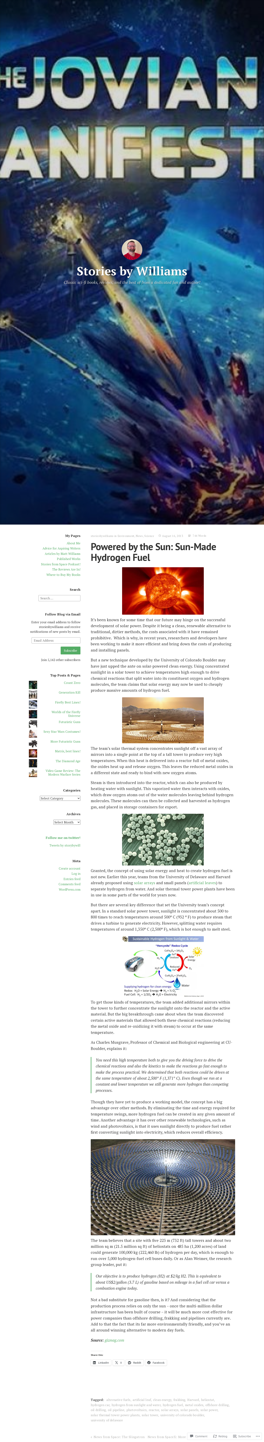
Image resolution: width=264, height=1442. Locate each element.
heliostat (207, 1400)
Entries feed (72, 879)
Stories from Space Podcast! (60, 564)
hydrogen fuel (173, 1405)
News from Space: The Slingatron (119, 1437)
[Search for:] (59, 598)
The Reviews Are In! (66, 569)
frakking (179, 1400)
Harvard (193, 1400)
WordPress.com (69, 889)
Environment (126, 536)
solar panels (189, 1410)
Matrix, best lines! (67, 751)
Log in (76, 873)
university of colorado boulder (182, 1415)
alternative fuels (118, 1400)
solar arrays (144, 882)
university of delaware (107, 1420)
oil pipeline (116, 1410)
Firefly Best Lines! (67, 702)
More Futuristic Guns (65, 741)
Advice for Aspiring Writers (61, 548)
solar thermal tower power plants (115, 1415)
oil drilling (98, 1410)
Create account (69, 868)
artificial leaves (202, 882)
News (139, 536)
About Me (73, 543)
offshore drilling (217, 1405)
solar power (209, 1410)
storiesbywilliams (102, 536)
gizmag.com (114, 1340)
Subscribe (70, 650)
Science (149, 536)
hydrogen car (100, 1405)
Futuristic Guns (69, 722)
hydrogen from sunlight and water (136, 1405)
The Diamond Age (68, 761)
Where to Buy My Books (63, 575)
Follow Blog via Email (62, 614)
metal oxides (194, 1405)
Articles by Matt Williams (62, 554)
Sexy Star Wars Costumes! (62, 731)
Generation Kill (69, 692)
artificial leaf (142, 1400)
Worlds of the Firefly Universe (66, 714)
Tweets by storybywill (65, 845)
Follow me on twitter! (63, 837)
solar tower (150, 1415)
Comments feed (69, 884)
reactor (154, 1410)
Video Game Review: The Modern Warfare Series (63, 772)
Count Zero (72, 683)
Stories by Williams (132, 271)
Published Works (68, 559)
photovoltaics (136, 1410)
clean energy (162, 1400)
